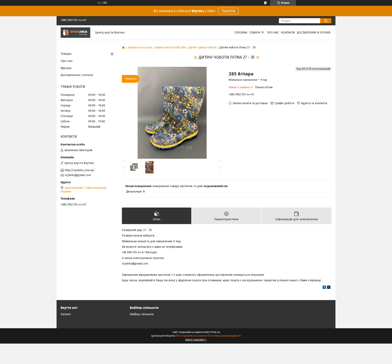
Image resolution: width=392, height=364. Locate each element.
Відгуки (66, 68)
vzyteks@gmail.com (78, 175)
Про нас (273, 32)
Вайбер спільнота (142, 314)
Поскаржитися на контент (193, 335)
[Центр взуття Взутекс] (75, 32)
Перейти (228, 11)
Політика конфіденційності (225, 335)
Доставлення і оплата (77, 75)
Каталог (66, 314)
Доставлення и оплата (313, 32)
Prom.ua (215, 332)
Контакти (288, 32)
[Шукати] (325, 20)
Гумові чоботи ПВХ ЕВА (170, 47)
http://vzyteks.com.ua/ (80, 170)
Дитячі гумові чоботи (202, 47)
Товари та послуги (140, 47)
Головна (241, 32)
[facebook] (324, 288)
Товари (254, 32)
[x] (328, 288)
